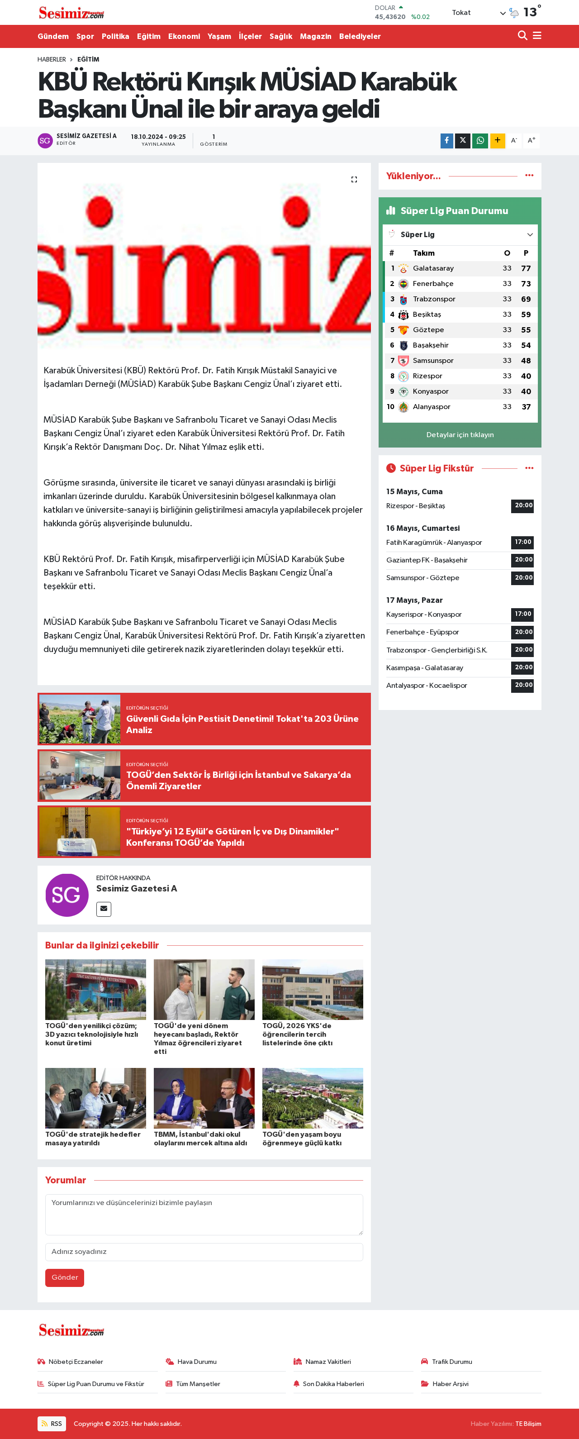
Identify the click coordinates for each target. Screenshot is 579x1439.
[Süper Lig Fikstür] (529, 468)
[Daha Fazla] (497, 140)
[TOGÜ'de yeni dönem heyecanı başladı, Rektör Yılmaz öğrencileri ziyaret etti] (204, 989)
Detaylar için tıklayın (460, 435)
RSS (56, 1423)
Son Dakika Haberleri (333, 1384)
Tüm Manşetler (198, 1384)
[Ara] (523, 36)
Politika (115, 36)
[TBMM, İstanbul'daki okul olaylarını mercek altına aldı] (204, 1098)
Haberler (52, 60)
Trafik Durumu (452, 1361)
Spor (85, 36)
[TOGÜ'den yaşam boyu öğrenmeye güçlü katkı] (312, 1098)
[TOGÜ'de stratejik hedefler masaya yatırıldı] (95, 1098)
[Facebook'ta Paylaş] (447, 140)
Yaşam (219, 36)
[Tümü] (529, 176)
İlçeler (250, 36)
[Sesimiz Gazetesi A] (67, 895)
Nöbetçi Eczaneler (76, 1361)
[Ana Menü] (535, 36)
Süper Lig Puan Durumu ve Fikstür (96, 1384)
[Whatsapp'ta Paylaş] (480, 140)
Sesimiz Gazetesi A (136, 888)
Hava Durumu (197, 1361)
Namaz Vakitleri (328, 1361)
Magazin (316, 36)
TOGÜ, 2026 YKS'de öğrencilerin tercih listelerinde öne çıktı (297, 1034)
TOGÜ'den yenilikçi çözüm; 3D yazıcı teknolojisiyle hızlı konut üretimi (91, 1034)
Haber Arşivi (451, 1384)
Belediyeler (360, 36)
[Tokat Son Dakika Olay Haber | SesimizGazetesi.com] (71, 12)
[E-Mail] (103, 909)
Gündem (53, 36)
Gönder (65, 1278)
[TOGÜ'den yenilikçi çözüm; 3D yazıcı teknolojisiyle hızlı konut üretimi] (95, 989)
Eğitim (149, 36)
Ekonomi (184, 36)
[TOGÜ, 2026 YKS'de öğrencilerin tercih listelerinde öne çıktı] (312, 989)
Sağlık (281, 36)
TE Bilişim (528, 1423)
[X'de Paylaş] (462, 140)
